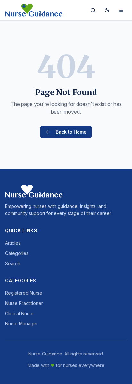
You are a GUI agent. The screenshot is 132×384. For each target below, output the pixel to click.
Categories (17, 253)
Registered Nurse (23, 293)
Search (12, 263)
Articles (13, 243)
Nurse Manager (21, 323)
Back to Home (71, 132)
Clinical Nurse (19, 313)
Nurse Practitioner (24, 303)
